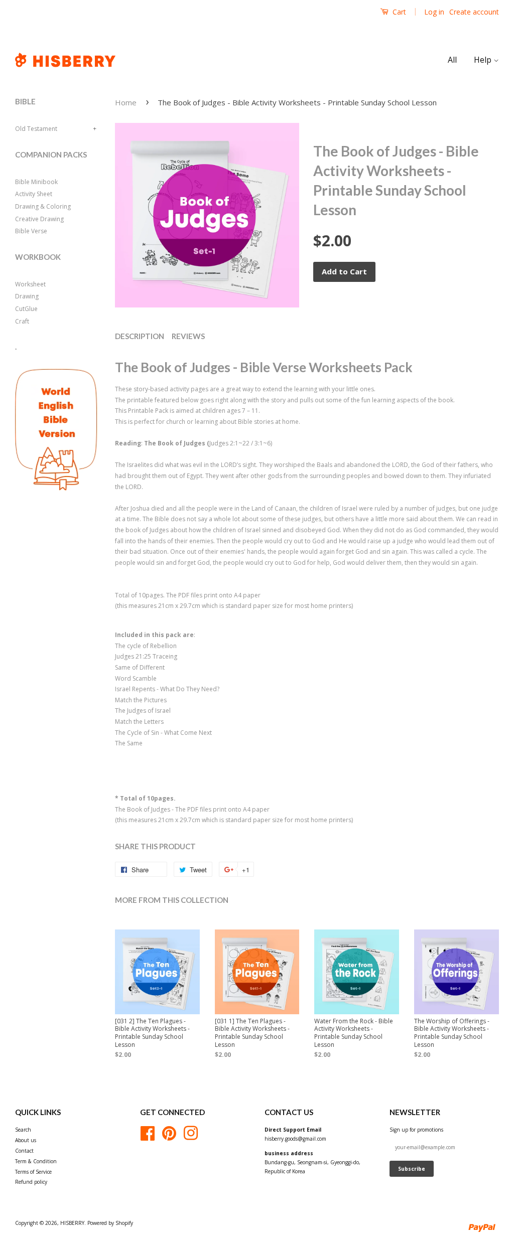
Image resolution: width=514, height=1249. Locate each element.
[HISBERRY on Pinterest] (169, 1132)
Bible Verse (31, 231)
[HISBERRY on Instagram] (190, 1132)
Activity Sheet (33, 194)
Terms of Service (33, 1171)
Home (126, 102)
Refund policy (31, 1181)
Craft (22, 321)
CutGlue (26, 308)
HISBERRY (72, 1222)
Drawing (27, 296)
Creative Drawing (39, 219)
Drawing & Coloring (43, 206)
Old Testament (36, 128)
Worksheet (30, 284)
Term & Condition (36, 1161)
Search (23, 1129)
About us (25, 1140)
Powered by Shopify (110, 1222)
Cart (398, 12)
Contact (24, 1150)
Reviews (188, 336)
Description (139, 336)
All (452, 59)
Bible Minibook (36, 182)
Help (483, 59)
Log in (434, 12)
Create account (474, 12)
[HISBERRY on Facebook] (147, 1132)
